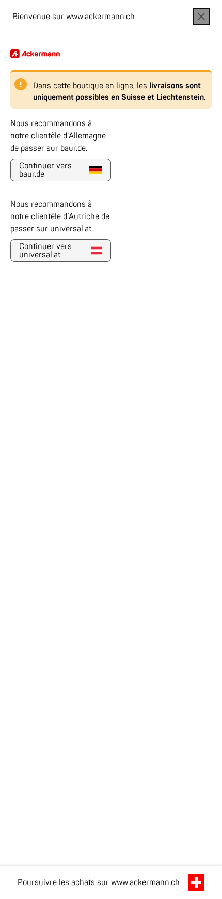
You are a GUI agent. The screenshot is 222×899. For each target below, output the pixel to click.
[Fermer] (201, 16)
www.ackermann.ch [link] (145, 882)
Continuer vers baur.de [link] (45, 170)
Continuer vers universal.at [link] (45, 250)
